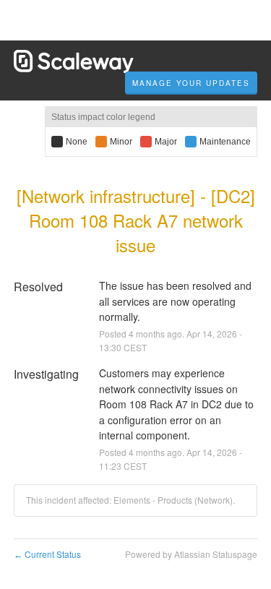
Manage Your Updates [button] (191, 83)
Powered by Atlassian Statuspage (191, 554)
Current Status (47, 554)
